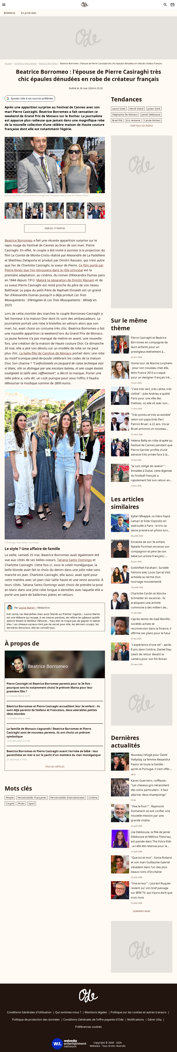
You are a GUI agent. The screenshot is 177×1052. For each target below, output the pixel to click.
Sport (32, 803)
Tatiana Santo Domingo (74, 560)
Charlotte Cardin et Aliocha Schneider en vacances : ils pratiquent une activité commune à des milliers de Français (148, 602)
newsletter (172, 5)
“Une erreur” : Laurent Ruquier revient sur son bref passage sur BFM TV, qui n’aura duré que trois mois (151, 890)
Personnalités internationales (67, 797)
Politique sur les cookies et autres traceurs (138, 1012)
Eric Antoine (133, 120)
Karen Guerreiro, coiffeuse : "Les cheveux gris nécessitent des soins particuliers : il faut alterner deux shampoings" (150, 788)
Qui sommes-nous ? (68, 1012)
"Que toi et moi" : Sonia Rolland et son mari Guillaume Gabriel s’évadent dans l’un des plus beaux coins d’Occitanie (151, 865)
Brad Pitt (117, 120)
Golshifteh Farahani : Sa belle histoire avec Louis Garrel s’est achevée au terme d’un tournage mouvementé (150, 575)
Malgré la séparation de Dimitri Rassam (65, 280)
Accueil (8, 63)
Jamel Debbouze (151, 114)
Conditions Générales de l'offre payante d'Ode (93, 1019)
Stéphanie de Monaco (125, 114)
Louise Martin (27, 607)
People (10, 797)
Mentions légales (96, 1012)
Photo (21, 803)
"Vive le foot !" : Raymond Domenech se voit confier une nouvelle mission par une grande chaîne (150, 813)
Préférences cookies (88, 1027)
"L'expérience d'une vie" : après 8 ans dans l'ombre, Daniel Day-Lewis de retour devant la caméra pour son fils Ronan (151, 652)
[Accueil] (85, 4)
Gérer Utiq (154, 1019)
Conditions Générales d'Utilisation (29, 1012)
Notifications (135, 1019)
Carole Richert (152, 120)
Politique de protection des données (36, 1019)
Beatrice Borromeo (48, 63)
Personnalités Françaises (32, 797)
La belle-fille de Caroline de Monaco (45, 353)
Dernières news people (25, 63)
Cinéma (92, 797)
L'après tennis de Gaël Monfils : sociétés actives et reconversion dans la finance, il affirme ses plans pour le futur (151, 626)
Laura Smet (118, 108)
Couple (10, 803)
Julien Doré (153, 108)
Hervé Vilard (136, 108)
